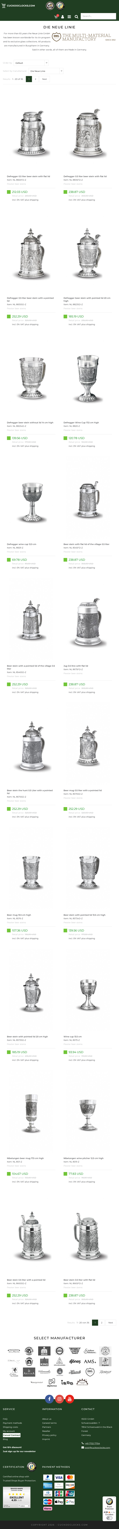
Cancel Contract (11, 1435)
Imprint (46, 1439)
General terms (49, 1423)
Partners (46, 1427)
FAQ (5, 1419)
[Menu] (114, 1498)
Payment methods (12, 1423)
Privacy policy (49, 1435)
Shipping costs (10, 1427)
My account (9, 1431)
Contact (87, 1409)
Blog (5, 1439)
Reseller (46, 1431)
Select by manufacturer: (15, 71)
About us (46, 1419)
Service (9, 1409)
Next (44, 79)
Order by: (7, 63)
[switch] (109, 1518)
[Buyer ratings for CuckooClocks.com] (16, 1498)
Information (52, 1409)
